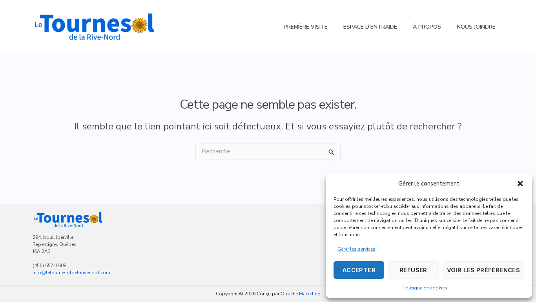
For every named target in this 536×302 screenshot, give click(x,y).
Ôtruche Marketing (301, 294)
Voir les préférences (483, 270)
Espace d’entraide (370, 27)
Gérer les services (356, 249)
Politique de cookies (425, 288)
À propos (427, 27)
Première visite (306, 27)
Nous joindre (476, 27)
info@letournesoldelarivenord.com (71, 272)
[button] (520, 183)
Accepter (359, 270)
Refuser (413, 270)
